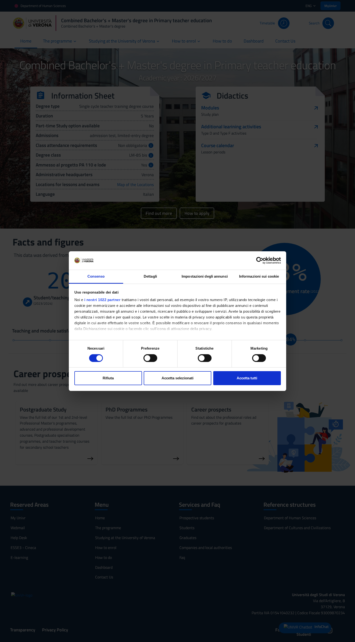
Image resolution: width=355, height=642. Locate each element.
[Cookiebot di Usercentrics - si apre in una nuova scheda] (260, 260)
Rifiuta (108, 378)
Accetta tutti (247, 378)
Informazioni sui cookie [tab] (259, 276)
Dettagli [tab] (150, 276)
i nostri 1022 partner (102, 300)
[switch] (150, 358)
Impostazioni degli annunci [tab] (205, 276)
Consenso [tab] (96, 276)
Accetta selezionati (177, 378)
